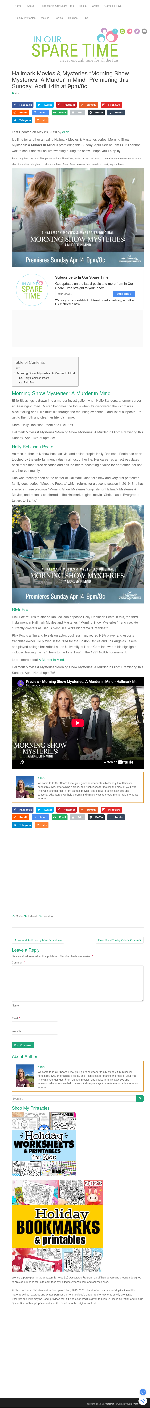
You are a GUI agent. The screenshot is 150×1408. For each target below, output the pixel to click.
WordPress (132, 1403)
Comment (18, 962)
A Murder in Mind (51, 659)
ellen (17, 93)
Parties (59, 18)
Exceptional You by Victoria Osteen (118, 940)
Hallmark (33, 916)
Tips (85, 18)
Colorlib (110, 1403)
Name (16, 1005)
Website (16, 1031)
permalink (48, 916)
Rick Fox (29, 382)
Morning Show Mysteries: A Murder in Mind (46, 373)
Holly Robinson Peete (36, 378)
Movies (45, 18)
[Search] (140, 1098)
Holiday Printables (25, 18)
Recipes (73, 18)
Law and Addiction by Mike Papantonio (39, 940)
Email (16, 1018)
